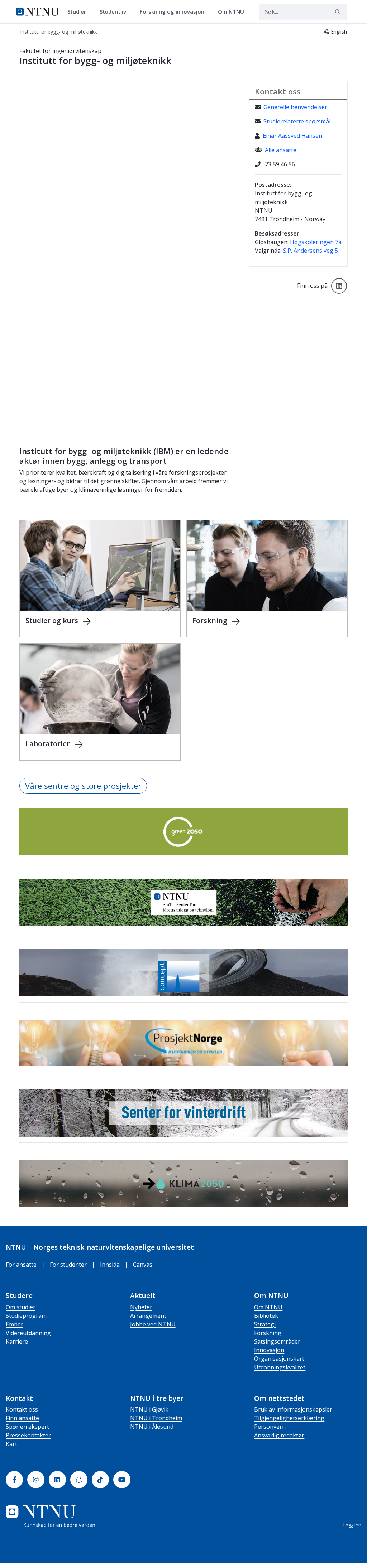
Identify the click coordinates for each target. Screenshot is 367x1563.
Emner (14, 1324)
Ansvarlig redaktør (279, 1435)
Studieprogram (26, 1316)
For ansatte (21, 1264)
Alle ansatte (280, 150)
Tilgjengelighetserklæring (289, 1418)
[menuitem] (79, 12)
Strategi (265, 1324)
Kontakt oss (22, 1409)
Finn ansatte (22, 1418)
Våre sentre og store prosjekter (83, 785)
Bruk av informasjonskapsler (293, 1409)
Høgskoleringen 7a (316, 242)
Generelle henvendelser (295, 107)
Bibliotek (266, 1316)
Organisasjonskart (279, 1359)
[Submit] (339, 12)
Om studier (20, 1307)
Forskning (267, 1333)
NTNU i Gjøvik (149, 1409)
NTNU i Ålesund (151, 1427)
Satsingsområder (277, 1341)
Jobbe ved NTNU (153, 1324)
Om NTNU (268, 1307)
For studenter (68, 1264)
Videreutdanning (28, 1333)
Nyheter (141, 1307)
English (339, 31)
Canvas (142, 1264)
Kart (11, 1444)
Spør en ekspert (27, 1427)
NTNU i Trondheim (156, 1418)
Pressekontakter (28, 1435)
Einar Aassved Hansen (292, 136)
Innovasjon (269, 1350)
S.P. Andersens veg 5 (310, 250)
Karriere (17, 1341)
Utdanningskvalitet (279, 1367)
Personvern (270, 1427)
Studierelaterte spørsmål (296, 121)
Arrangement (148, 1316)
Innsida (110, 1264)
